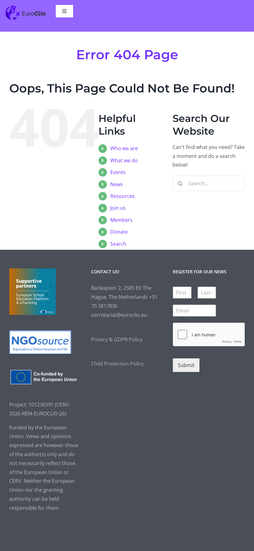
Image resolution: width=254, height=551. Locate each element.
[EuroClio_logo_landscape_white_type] (25, 7)
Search (118, 243)
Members (121, 220)
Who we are (124, 148)
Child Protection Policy (117, 363)
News (116, 184)
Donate (119, 231)
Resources (122, 196)
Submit (186, 365)
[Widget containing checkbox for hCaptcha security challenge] (209, 334)
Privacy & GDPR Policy (116, 339)
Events (118, 172)
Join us (118, 207)
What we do (124, 160)
